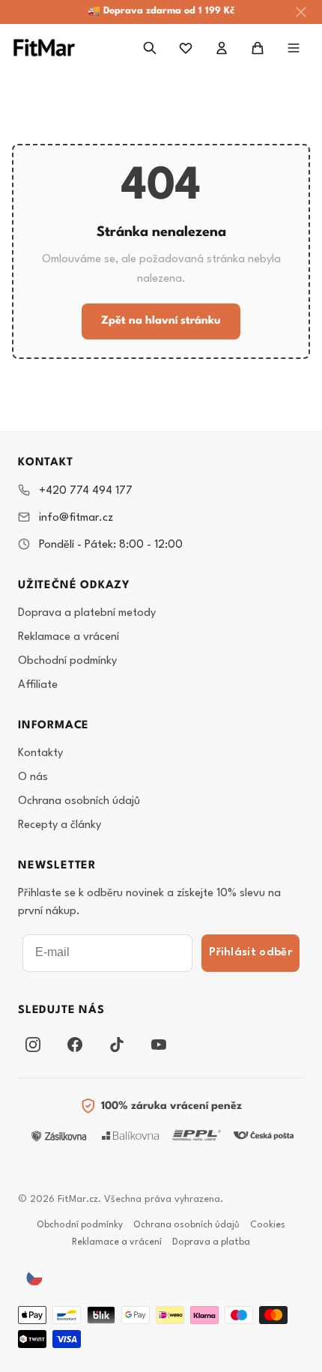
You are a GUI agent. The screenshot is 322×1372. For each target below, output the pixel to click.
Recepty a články (59, 825)
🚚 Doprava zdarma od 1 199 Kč (161, 11)
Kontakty (40, 753)
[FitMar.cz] (44, 47)
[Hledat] (149, 47)
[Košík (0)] (257, 47)
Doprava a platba (211, 1242)
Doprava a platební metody (87, 613)
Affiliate (38, 685)
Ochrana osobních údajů (79, 801)
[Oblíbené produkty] (185, 47)
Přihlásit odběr (250, 952)
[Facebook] (75, 1045)
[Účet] (221, 47)
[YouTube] (159, 1045)
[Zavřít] (301, 12)
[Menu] (293, 47)
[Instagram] (33, 1045)
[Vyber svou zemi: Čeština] (34, 1277)
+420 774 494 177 (86, 491)
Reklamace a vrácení (68, 637)
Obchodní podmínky (67, 661)
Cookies (267, 1225)
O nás (33, 777)
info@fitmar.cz (76, 518)
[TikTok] (117, 1045)
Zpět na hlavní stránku (161, 321)
